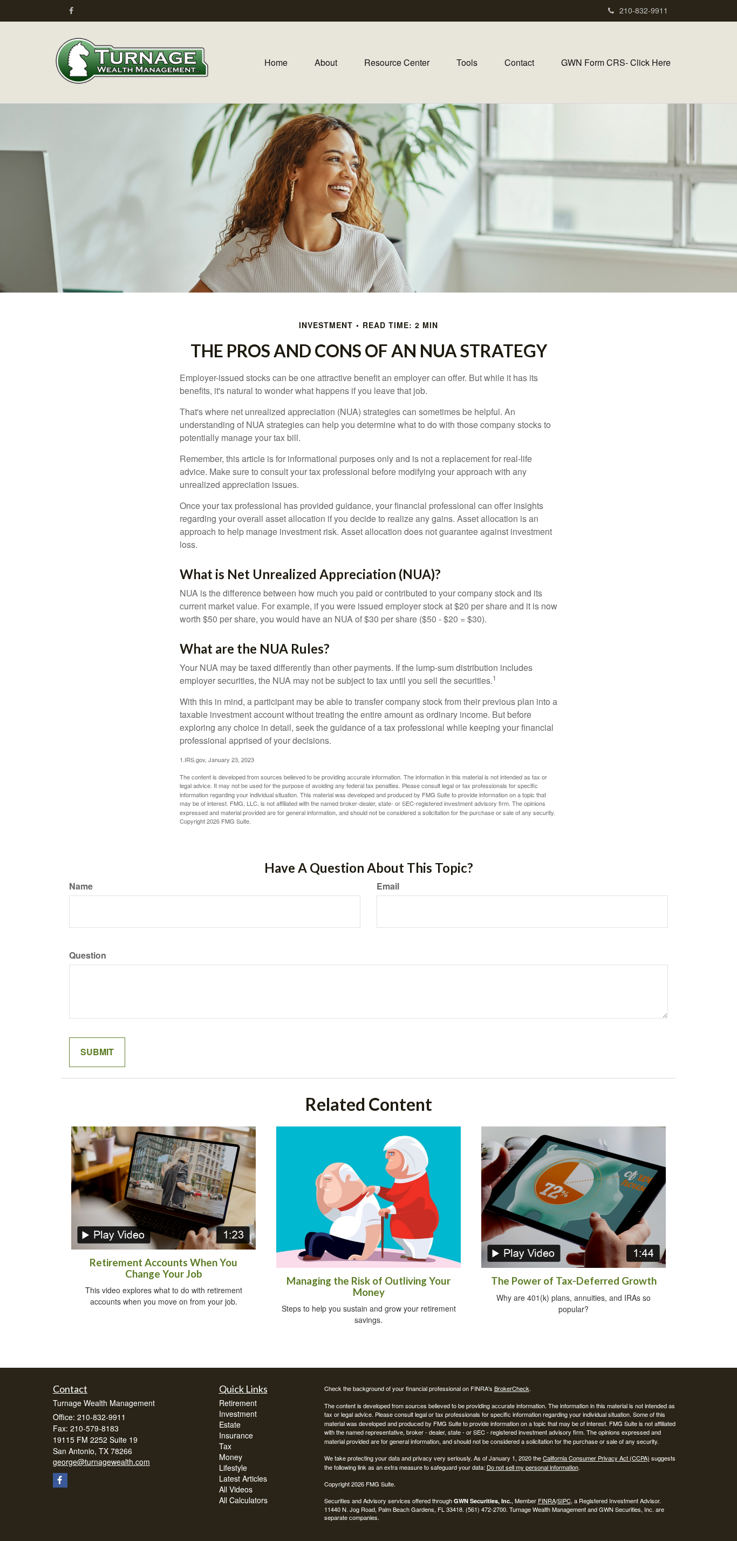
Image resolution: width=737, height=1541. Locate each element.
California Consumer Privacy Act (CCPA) (596, 1458)
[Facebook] (71, 10)
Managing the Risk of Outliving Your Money (368, 1286)
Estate (230, 1424)
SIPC (564, 1500)
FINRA (547, 1500)
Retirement (238, 1402)
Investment (238, 1413)
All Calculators (243, 1500)
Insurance (236, 1435)
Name (81, 886)
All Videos (236, 1489)
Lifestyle (233, 1467)
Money (230, 1456)
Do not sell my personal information (532, 1467)
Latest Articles (243, 1478)
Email (388, 886)
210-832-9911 (643, 10)
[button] (326, 62)
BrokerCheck (511, 1388)
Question (87, 955)
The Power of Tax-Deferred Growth (574, 1281)
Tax (225, 1446)
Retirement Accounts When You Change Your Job (163, 1268)
